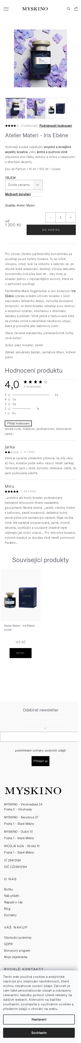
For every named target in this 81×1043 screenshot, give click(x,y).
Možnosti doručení (18, 194)
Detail (20, 653)
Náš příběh (11, 896)
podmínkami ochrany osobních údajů (40, 750)
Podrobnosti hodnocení (55, 126)
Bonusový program (17, 950)
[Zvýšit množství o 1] (71, 217)
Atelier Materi (26, 205)
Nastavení (39, 1019)
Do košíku (51, 229)
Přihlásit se (40, 761)
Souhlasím (39, 1033)
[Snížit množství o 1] (51, 217)
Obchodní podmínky (18, 938)
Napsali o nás (13, 902)
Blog (7, 909)
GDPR (8, 944)
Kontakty (10, 915)
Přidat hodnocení (18, 423)
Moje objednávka (15, 957)
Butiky (8, 889)
